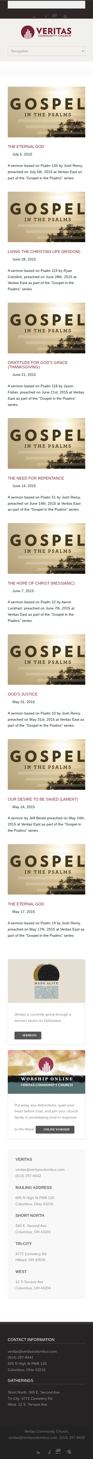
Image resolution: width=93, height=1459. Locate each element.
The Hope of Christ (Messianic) (41, 583)
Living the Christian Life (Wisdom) (44, 251)
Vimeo (62, 14)
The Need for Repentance (36, 478)
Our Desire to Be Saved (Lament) (43, 799)
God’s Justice (22, 694)
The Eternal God (26, 146)
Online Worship (56, 1129)
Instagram (52, 14)
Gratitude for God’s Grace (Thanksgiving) (38, 364)
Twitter (31, 14)
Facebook (41, 14)
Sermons (29, 1035)
